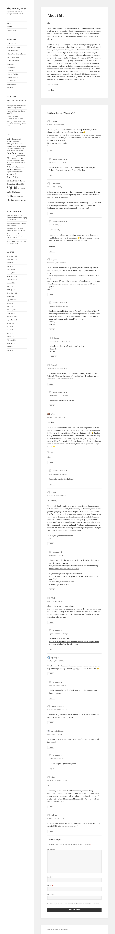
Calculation (10, 148)
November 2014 (12, 276)
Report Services (13, 77)
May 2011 (10, 350)
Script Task (12, 174)
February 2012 (11, 340)
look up (9, 160)
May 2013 (10, 306)
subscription (17, 200)
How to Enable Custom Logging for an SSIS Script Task (16, 236)
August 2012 (11, 323)
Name (50, 877)
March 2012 (10, 337)
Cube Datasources (13, 61)
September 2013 (12, 300)
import (14, 158)
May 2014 (10, 286)
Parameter (11, 169)
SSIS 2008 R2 (18, 196)
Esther (54, 121)
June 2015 (10, 263)
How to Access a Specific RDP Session (16, 229)
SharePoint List (14, 183)
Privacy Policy (11, 30)
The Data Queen (17, 8)
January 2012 (11, 343)
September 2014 (12, 280)
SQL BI (12, 187)
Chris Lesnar (11, 223)
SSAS (9, 191)
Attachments (12, 67)
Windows (10, 87)
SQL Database (11, 81)
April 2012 (10, 333)
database (21, 148)
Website (50, 894)
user (8, 203)
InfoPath (11, 71)
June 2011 (10, 347)
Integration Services (13, 47)
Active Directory (13, 51)
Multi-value (20, 160)
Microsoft (14, 160)
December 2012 (12, 317)
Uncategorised (11, 84)
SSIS (10, 196)
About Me (10, 27)
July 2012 (10, 327)
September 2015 (12, 259)
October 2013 (11, 296)
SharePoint (10, 64)
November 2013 (12, 293)
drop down (21, 156)
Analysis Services (12, 44)
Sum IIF (23, 200)
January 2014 (11, 290)
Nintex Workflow (13, 74)
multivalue (10, 162)
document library (12, 156)
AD (20, 139)
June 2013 (10, 303)
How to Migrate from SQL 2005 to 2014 (16, 242)
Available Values (11, 146)
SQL (22, 184)
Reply (51, 151)
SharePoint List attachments (17, 54)
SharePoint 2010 (16, 180)
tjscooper (55, 657)
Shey (53, 414)
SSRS (10, 200)
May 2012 (10, 330)
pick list (18, 169)
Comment (51, 849)
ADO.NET (9, 141)
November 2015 (12, 256)
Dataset (20, 150)
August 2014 (11, 283)
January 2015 (11, 273)
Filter (9, 158)
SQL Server (21, 188)
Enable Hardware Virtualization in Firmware (15, 117)
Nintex (9, 164)
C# (25, 146)
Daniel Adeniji (11, 234)
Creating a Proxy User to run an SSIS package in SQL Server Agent (16, 124)
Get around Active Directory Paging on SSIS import (17, 218)
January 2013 (11, 313)
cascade (16, 148)
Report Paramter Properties (15, 171)
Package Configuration (15, 167)
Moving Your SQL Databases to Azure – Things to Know (16, 107)
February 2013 (11, 310)
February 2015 (11, 269)
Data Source (13, 153)
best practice (20, 146)
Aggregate (16, 141)
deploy (21, 153)
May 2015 (10, 266)
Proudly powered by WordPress (57, 930)
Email (50, 886)
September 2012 (12, 320)
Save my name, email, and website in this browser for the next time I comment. (75, 904)
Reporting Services (13, 57)
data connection (12, 150)
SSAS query (16, 192)
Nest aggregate (20, 162)
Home (9, 23)
